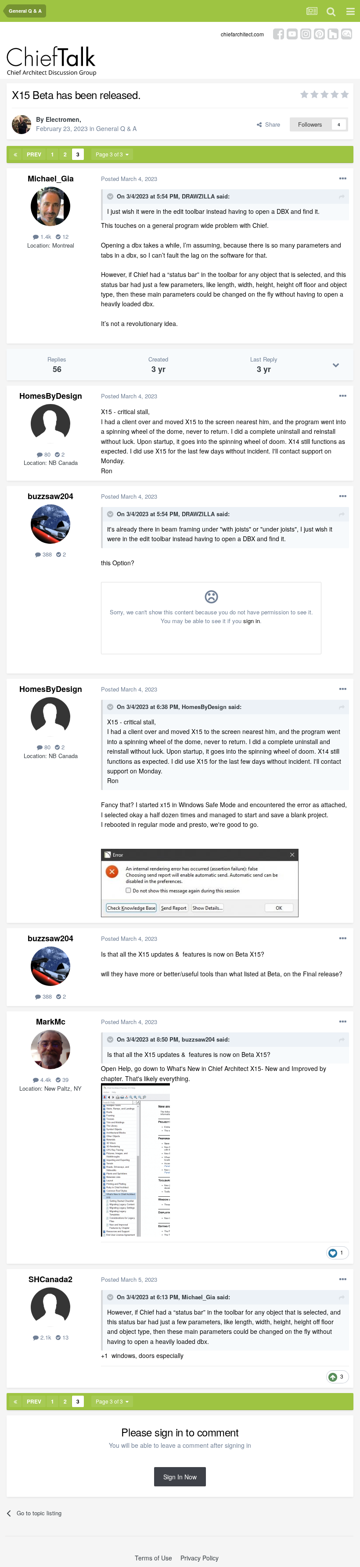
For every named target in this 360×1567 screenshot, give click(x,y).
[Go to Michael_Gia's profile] (50, 206)
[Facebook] (278, 33)
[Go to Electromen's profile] (21, 124)
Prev (34, 154)
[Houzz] (333, 33)
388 (46, 554)
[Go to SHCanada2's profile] (50, 1307)
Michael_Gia (51, 178)
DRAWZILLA (198, 196)
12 (64, 236)
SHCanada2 (50, 1279)
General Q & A (116, 128)
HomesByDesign (50, 395)
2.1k (45, 1337)
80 (46, 454)
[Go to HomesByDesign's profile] (50, 423)
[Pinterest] (319, 33)
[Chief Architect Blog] (346, 33)
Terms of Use (153, 1557)
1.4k (45, 236)
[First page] (15, 154)
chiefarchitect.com (242, 34)
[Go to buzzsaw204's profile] (50, 524)
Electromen (62, 119)
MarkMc (50, 1021)
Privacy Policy (199, 1557)
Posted (129, 178)
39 (64, 1079)
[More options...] (343, 179)
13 (64, 1337)
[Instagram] (305, 33)
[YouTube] (292, 33)
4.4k (45, 1079)
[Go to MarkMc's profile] (50, 1049)
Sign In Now (180, 1476)
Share (271, 124)
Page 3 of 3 (111, 154)
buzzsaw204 (50, 496)
